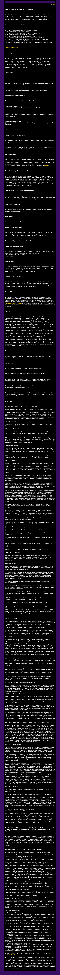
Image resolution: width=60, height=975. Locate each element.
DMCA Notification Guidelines (13, 303)
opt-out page (48, 165)
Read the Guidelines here (11, 47)
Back (53, 4)
